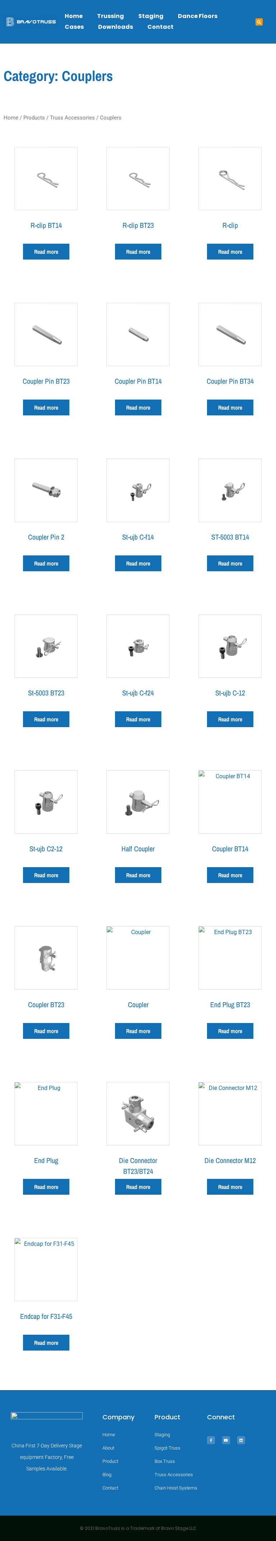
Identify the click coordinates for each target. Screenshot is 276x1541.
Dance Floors (197, 16)
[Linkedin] (241, 1440)
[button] (259, 22)
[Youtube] (226, 1440)
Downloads (115, 27)
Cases (74, 27)
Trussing (110, 16)
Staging (151, 16)
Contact (160, 27)
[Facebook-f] (211, 1440)
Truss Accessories (72, 117)
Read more (46, 252)
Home (74, 16)
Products (34, 117)
